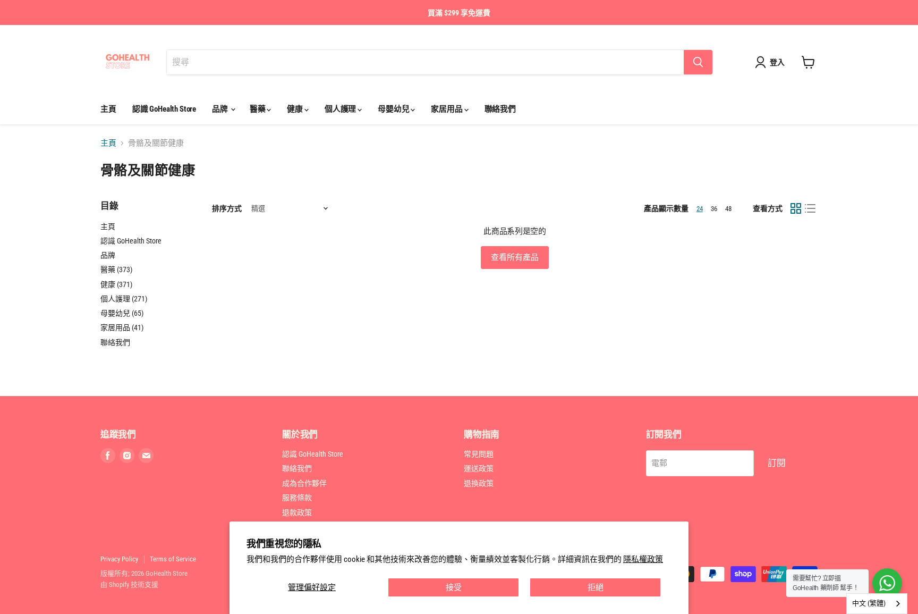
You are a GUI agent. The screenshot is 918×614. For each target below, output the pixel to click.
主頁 (108, 109)
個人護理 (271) (123, 299)
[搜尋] (698, 62)
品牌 (221, 109)
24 (699, 209)
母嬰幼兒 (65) (121, 313)
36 (714, 209)
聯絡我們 (500, 109)
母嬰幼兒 (394, 109)
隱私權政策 (643, 559)
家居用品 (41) (121, 327)
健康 (295, 109)
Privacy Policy (119, 559)
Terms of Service (173, 559)
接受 (454, 587)
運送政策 (479, 468)
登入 (777, 62)
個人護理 (341, 109)
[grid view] (795, 208)
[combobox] (876, 603)
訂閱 (777, 463)
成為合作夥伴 (304, 483)
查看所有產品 (514, 257)
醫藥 (258, 109)
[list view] (810, 208)
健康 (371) (116, 284)
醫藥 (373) (116, 269)
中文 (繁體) (869, 603)
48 (728, 209)
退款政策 (297, 512)
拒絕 (596, 587)
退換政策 (479, 483)
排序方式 (227, 208)
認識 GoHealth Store (164, 109)
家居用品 (447, 109)
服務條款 (297, 497)
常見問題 (479, 454)
